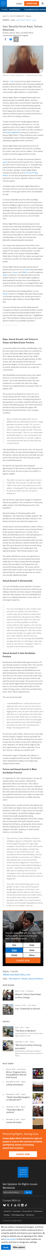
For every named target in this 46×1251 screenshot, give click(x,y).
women (15, 272)
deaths (5, 275)
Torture (24, 978)
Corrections (17, 1211)
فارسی (34, 20)
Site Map (6, 1215)
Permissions (38, 1211)
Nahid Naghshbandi (13, 132)
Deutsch (28, 20)
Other (32, 955)
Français (23, 20)
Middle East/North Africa (14, 974)
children (25, 272)
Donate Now (31, 3)
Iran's (13, 81)
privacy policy (10, 1239)
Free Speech (14, 978)
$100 (31, 945)
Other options (19, 1247)
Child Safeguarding (17, 1215)
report (5, 162)
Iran (28, 974)
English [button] (19, 3)
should (5, 294)
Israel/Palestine (14, 9)
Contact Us (7, 1211)
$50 (14, 945)
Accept (5, 1247)
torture (26, 269)
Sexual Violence (36, 978)
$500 (31, 950)
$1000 (14, 955)
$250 (14, 950)
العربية (18, 20)
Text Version (30, 1215)
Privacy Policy (27, 1211)
